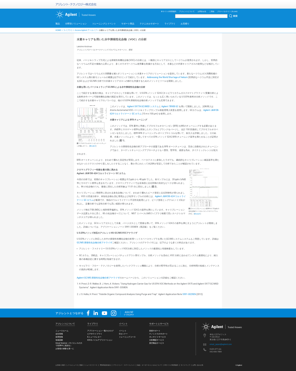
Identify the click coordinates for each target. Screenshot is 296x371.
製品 (58, 23)
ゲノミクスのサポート (158, 334)
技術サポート (154, 331)
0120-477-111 (215, 349)
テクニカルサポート (149, 23)
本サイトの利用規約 (168, 11)
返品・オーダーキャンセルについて (149, 365)
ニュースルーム (62, 331)
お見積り (185, 23)
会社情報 (59, 334)
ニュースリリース (91, 365)
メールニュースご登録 (75, 365)
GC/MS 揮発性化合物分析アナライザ (94, 242)
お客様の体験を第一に (65, 349)
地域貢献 (59, 340)
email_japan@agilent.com (221, 344)
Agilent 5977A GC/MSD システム (143, 106)
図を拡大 (93, 146)
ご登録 (211, 11)
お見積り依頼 (60, 365)
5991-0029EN (189, 294)
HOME (58, 30)
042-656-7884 (216, 352)
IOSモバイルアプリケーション (100, 340)
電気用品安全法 (105, 365)
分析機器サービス (156, 340)
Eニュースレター (94, 337)
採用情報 (59, 337)
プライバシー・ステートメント (124, 365)
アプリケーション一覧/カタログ (100, 331)
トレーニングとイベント (104, 23)
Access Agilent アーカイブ (86, 30)
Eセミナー (123, 334)
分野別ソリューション (76, 23)
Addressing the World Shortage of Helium (167, 77)
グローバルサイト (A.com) (227, 11)
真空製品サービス (156, 343)
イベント (122, 331)
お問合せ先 (202, 11)
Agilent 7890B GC (169, 106)
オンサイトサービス (157, 337)
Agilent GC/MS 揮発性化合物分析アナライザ (98, 277)
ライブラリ (169, 23)
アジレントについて (187, 11)
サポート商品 (127, 23)
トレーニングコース (127, 337)
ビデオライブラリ (94, 334)
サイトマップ (185, 365)
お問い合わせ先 (197, 365)
